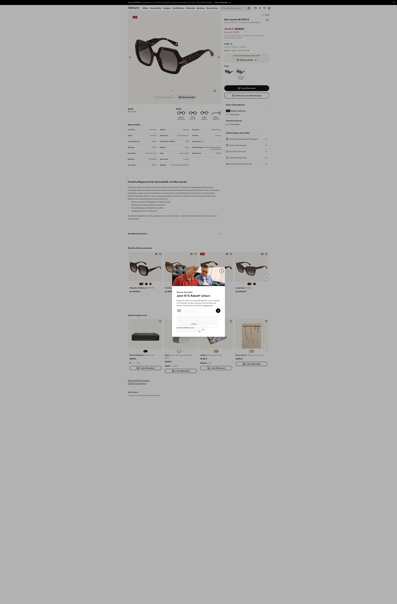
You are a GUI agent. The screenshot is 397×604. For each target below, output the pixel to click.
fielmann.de (208, 305)
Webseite (194, 324)
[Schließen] (221, 270)
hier (203, 329)
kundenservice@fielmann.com (185, 327)
